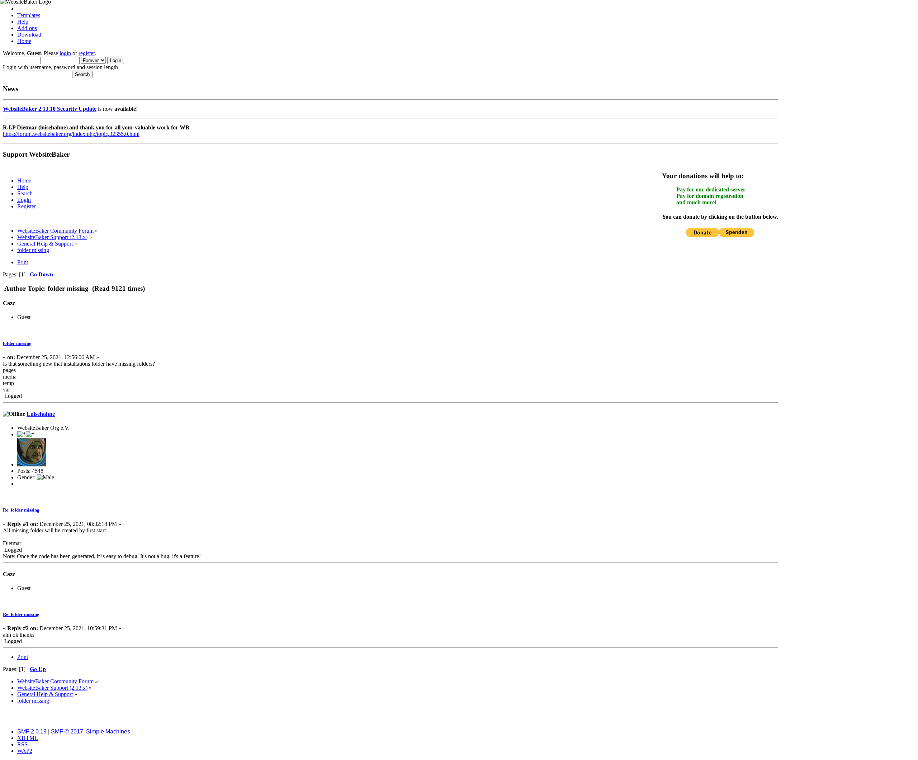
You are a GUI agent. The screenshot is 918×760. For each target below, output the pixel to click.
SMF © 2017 (67, 731)
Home (24, 41)
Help (22, 22)
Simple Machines (108, 731)
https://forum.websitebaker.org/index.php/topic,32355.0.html (71, 134)
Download (29, 35)
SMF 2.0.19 (32, 731)
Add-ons (27, 28)
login (65, 53)
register (87, 53)
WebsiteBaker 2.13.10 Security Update (49, 109)
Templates (28, 15)
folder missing (17, 343)
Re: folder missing (21, 510)
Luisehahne (41, 414)
